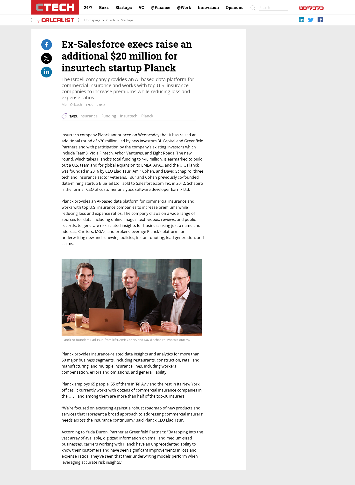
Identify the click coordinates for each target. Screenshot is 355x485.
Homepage (92, 20)
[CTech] (55, 7)
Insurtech (128, 116)
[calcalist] (311, 9)
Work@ (184, 7)
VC (141, 7)
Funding (108, 116)
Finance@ (160, 7)
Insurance (88, 116)
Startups (123, 7)
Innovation (208, 7)
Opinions (234, 7)
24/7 (88, 7)
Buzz (104, 7)
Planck (147, 116)
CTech (110, 20)
